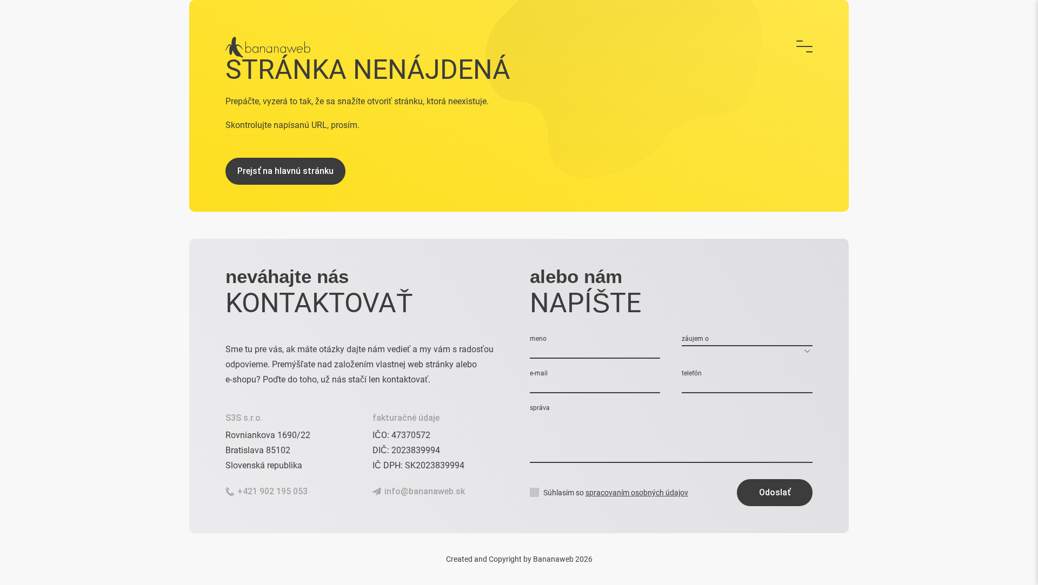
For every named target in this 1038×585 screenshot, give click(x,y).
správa (540, 408)
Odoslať (774, 492)
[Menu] (804, 47)
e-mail (539, 373)
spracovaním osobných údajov (636, 492)
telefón (692, 373)
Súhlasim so (615, 492)
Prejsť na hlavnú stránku (285, 171)
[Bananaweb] (267, 47)
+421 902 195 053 (272, 491)
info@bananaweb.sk (424, 491)
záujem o (695, 338)
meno (538, 338)
